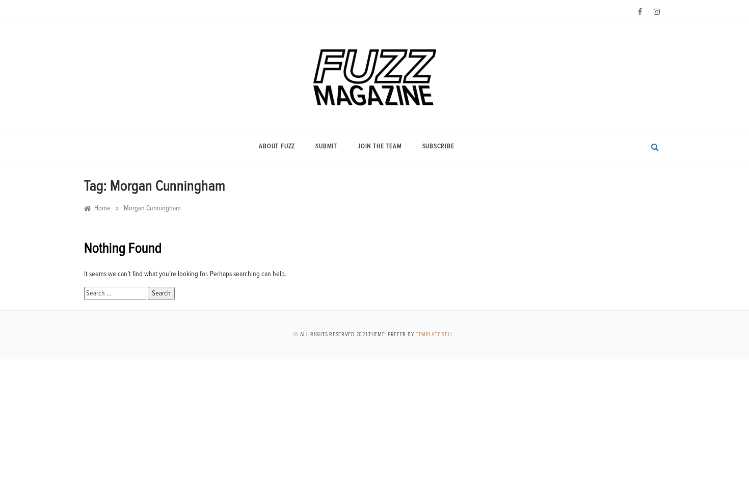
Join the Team (380, 146)
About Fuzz (277, 146)
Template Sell (434, 334)
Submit (326, 146)
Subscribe (438, 146)
